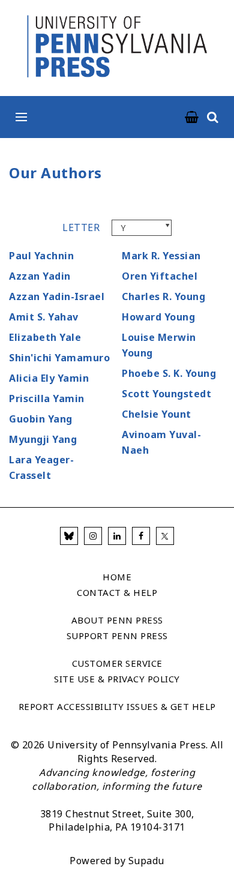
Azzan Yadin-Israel (56, 296)
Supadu (146, 860)
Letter (81, 227)
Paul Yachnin (41, 255)
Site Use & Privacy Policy (117, 679)
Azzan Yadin (40, 276)
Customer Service (117, 663)
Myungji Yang (43, 439)
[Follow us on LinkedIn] (117, 536)
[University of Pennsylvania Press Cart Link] (192, 117)
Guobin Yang (41, 418)
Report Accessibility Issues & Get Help (117, 706)
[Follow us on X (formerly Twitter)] (165, 536)
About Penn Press (117, 620)
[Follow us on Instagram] (93, 536)
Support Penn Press (117, 636)
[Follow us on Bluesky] (69, 536)
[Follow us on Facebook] (141, 536)
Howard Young (158, 316)
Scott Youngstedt (166, 393)
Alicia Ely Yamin (49, 378)
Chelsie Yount (156, 414)
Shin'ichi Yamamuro (59, 357)
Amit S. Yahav (44, 316)
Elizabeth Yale (45, 337)
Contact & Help (117, 592)
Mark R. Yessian (161, 255)
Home (117, 577)
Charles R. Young (163, 296)
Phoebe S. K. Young (169, 373)
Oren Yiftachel (159, 276)
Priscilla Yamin (47, 398)
